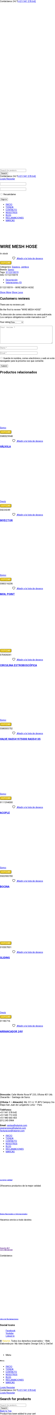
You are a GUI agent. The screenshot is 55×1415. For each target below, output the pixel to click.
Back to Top (6, 1411)
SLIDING (5, 957)
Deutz (3, 501)
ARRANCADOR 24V (11, 1031)
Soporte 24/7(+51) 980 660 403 (6, 1249)
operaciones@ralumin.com (13, 1128)
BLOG (8, 1146)
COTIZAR (5, 262)
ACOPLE (5, 812)
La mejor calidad (6, 1180)
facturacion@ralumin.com (12, 1130)
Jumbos (19, 225)
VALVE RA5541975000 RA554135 (20, 739)
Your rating (5, 322)
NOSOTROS (11, 1143)
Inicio (2, 225)
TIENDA (9, 1138)
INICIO (9, 1135)
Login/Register (7, 179)
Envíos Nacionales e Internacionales (13, 1214)
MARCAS (10, 1151)
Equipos (10, 225)
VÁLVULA (5, 446)
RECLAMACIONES (15, 1149)
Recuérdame (9, 194)
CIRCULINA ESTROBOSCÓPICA (18, 665)
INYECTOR (6, 520)
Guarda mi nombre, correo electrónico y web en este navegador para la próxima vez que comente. (27, 359)
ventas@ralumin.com (17, 1125)
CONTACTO (11, 1141)
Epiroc (11, 269)
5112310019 (12, 272)
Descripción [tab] (11, 280)
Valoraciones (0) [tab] (14, 282)
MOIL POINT (7, 594)
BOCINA (4, 886)
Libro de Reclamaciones (9, 1319)
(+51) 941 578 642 (27, 176)
